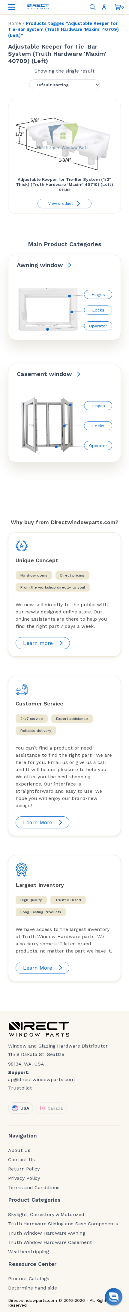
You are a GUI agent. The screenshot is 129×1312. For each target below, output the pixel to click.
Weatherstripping (28, 1251)
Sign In (105, 7)
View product (60, 203)
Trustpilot (20, 1088)
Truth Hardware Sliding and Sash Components (63, 1223)
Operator (98, 326)
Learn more (38, 643)
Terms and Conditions (33, 1187)
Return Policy (24, 1169)
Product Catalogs (28, 1278)
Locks (98, 310)
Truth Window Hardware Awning (46, 1233)
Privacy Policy (24, 1178)
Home (14, 23)
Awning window (40, 265)
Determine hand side (32, 1288)
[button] (113, 1296)
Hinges (98, 294)
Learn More (37, 822)
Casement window (44, 373)
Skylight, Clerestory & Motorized (46, 1214)
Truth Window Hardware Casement (50, 1242)
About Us (19, 1150)
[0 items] (118, 7)
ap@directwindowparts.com (41, 1079)
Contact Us (21, 1159)
